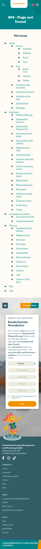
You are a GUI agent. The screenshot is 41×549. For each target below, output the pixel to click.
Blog (4, 484)
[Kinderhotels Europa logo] (19, 4)
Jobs (4, 488)
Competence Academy (10, 476)
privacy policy (28, 396)
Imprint (5, 502)
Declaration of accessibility (13, 510)
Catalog (5, 533)
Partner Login (7, 525)
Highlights (6, 473)
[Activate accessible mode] (37, 4)
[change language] (32, 4)
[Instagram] (8, 457)
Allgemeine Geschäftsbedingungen (15, 499)
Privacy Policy (7, 506)
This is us (5, 480)
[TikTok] (14, 457)
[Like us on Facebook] (3, 457)
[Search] (4, 5)
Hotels (5, 469)
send (22, 404)
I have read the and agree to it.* (23, 397)
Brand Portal (7, 529)
